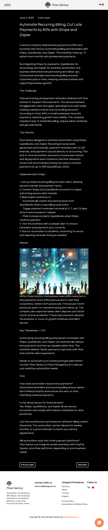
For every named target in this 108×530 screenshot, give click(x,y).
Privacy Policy (68, 501)
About (64, 490)
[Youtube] (93, 487)
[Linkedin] (88, 487)
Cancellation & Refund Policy (74, 504)
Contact (65, 493)
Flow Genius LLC (71, 517)
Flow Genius (60, 5)
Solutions (66, 486)
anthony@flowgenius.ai (45, 486)
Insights (65, 496)
